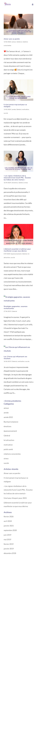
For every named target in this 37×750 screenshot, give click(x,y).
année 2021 (8, 417)
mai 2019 (7, 539)
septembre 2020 (10, 530)
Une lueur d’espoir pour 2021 (15, 498)
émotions (15, 182)
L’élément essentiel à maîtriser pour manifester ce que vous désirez (17, 250)
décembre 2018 (10, 553)
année (14, 109)
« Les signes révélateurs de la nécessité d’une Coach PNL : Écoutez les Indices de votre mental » (17, 178)
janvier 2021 (9, 526)
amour (14, 42)
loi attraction (9, 440)
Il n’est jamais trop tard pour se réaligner (15, 106)
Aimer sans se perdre (12, 39)
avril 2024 (8, 521)
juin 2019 (7, 535)
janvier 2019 (9, 548)
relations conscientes (12, 454)
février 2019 (8, 544)
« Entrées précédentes (12, 401)
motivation (25, 109)
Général (19, 42)
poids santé (8, 449)
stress (26, 182)
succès (6, 113)
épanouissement (16, 254)
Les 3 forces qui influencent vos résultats (15, 357)
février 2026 (8, 516)
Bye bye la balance (11, 422)
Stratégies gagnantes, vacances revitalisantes (15, 307)
